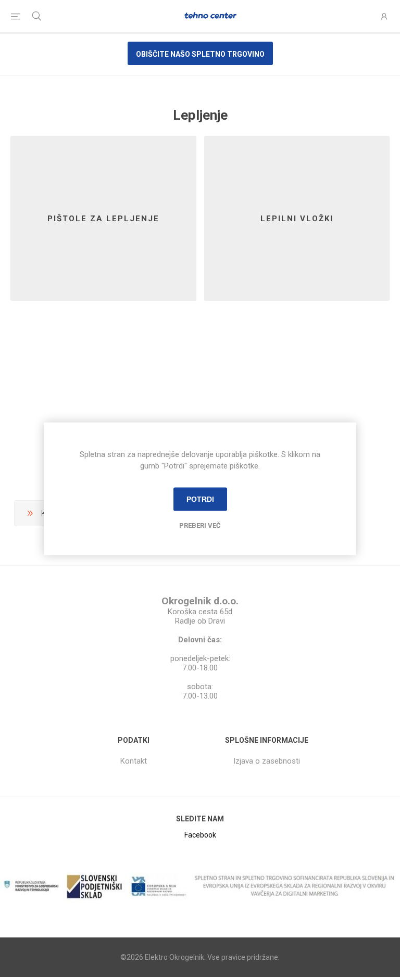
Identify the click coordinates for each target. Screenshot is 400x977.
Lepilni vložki (296, 218)
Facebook (200, 835)
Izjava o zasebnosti (266, 761)
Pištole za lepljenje (103, 218)
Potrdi (200, 499)
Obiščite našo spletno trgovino (200, 54)
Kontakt (133, 761)
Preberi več (200, 525)
